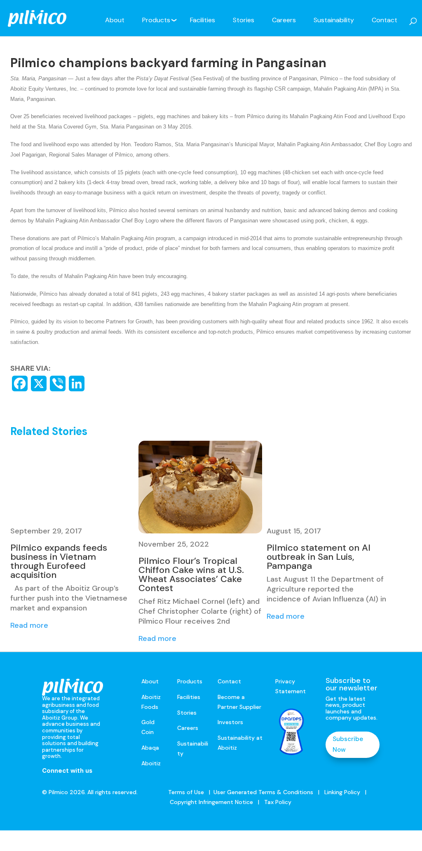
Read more (29, 625)
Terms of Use (186, 792)
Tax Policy (277, 802)
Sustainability (334, 20)
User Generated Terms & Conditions (263, 792)
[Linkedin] (76, 383)
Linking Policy (342, 792)
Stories (243, 20)
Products (156, 20)
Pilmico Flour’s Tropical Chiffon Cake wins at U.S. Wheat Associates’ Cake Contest (191, 574)
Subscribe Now (348, 744)
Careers (284, 20)
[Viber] (57, 383)
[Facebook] (19, 383)
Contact (384, 20)
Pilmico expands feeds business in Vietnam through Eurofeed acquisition (58, 561)
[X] (38, 383)
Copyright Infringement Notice (211, 802)
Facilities (202, 20)
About (114, 20)
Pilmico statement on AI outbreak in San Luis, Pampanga (318, 557)
